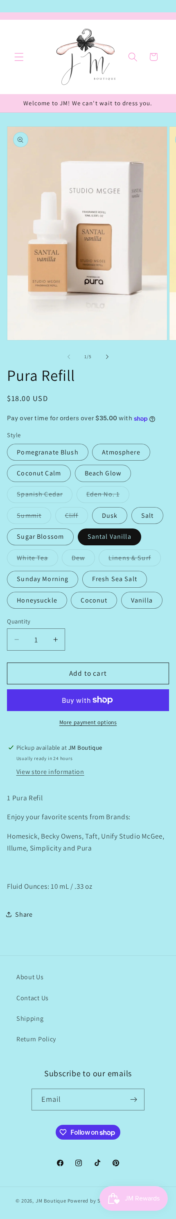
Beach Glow (103, 473)
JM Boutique (51, 1200)
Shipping (30, 1018)
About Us (30, 977)
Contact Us (32, 998)
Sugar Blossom (40, 536)
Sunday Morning (42, 579)
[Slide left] (69, 357)
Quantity (19, 621)
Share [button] (23, 914)
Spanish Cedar (44, 496)
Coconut (94, 600)
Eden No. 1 (108, 496)
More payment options (88, 722)
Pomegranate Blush (48, 452)
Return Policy (36, 1039)
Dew (83, 559)
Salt (147, 515)
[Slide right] (107, 357)
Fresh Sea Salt (114, 579)
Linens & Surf (134, 559)
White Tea (37, 559)
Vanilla (142, 600)
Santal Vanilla (109, 536)
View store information (50, 771)
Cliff (76, 517)
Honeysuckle (37, 600)
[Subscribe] (134, 1100)
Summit (34, 517)
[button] (19, 56)
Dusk (110, 515)
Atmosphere (121, 452)
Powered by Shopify (92, 1200)
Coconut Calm (39, 473)
